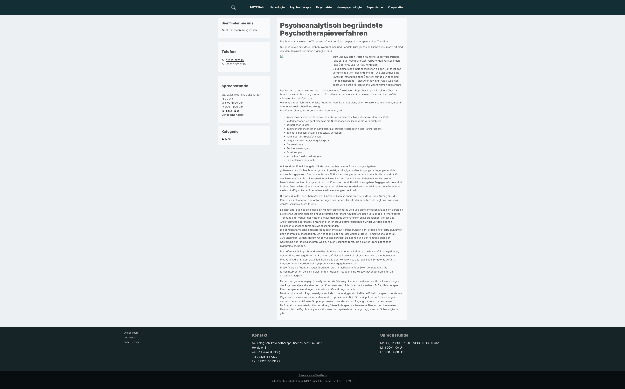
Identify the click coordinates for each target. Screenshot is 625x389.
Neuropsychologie (349, 7)
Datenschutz (131, 342)
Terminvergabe (231, 110)
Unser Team (131, 332)
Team (228, 139)
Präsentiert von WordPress (313, 375)
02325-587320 (235, 60)
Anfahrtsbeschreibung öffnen (239, 30)
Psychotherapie (300, 7)
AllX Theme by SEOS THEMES (335, 381)
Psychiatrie (324, 7)
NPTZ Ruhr (257, 7)
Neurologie (277, 7)
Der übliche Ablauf (233, 114)
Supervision (375, 7)
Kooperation (396, 7)
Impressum (130, 337)
